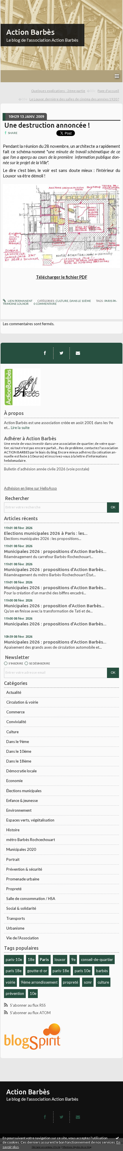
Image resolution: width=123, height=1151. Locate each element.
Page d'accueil (108, 91)
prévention (15, 993)
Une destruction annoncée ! (47, 125)
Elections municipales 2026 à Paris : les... (46, 533)
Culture (12, 731)
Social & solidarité (21, 908)
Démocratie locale (21, 771)
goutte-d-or (37, 970)
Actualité (13, 692)
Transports (15, 918)
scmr (88, 982)
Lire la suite (20, 427)
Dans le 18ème (18, 761)
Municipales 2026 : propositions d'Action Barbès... (55, 551)
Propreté (13, 888)
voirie (10, 982)
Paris (44, 959)
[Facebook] (44, 353)
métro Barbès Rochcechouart (30, 839)
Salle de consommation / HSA (30, 898)
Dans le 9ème (17, 741)
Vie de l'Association (22, 938)
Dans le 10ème (18, 751)
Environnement (18, 810)
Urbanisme (15, 928)
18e (31, 959)
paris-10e (14, 959)
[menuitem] (63, 91)
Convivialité (16, 721)
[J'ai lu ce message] (117, 1137)
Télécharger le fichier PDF (61, 277)
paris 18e (13, 970)
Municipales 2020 (21, 849)
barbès (102, 970)
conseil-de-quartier (97, 959)
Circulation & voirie (22, 702)
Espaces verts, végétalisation (30, 820)
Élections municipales (23, 790)
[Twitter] (61, 353)
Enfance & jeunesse (22, 800)
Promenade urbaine (22, 879)
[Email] (77, 353)
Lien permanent (19, 300)
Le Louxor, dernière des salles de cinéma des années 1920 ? (74, 99)
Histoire (12, 830)
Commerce (15, 712)
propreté (70, 982)
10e (33, 993)
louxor (60, 959)
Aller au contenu (15, 4)
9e (73, 959)
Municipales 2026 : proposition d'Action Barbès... (54, 605)
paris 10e (82, 970)
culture (103, 982)
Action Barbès (30, 32)
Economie (14, 780)
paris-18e (61, 970)
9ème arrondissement (39, 982)
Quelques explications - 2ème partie (58, 91)
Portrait (12, 859)
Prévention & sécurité (24, 869)
